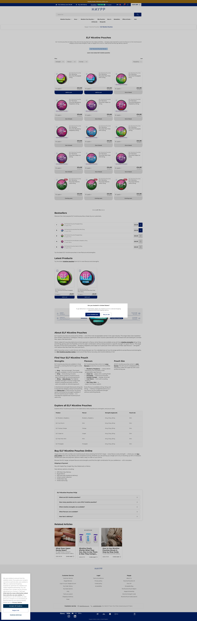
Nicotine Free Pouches (87, 19)
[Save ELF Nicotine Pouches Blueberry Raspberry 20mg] (116, 100)
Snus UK (129, 583)
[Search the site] (137, 14)
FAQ (68, 591)
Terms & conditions (98, 578)
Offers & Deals (126, 19)
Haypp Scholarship (129, 591)
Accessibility (98, 586)
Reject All (15, 610)
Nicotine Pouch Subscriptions (129, 596)
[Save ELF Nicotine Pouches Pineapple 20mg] (116, 127)
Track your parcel (68, 594)
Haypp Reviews (68, 581)
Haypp (129, 575)
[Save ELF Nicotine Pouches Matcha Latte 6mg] (57, 180)
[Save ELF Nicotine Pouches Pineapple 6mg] (116, 74)
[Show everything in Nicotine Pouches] (71, 19)
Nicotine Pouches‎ (94, 27)
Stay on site (106, 314)
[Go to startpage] (98, 9)
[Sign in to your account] (124, 4)
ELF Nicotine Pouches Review (98, 49)
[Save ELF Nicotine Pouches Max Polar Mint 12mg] (87, 74)
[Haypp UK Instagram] (68, 616)
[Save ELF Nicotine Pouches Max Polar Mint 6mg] (87, 153)
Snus (75, 19)
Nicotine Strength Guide (129, 594)
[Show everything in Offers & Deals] (131, 19)
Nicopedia (103, 22)
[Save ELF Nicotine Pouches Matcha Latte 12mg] (87, 180)
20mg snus (60, 390)
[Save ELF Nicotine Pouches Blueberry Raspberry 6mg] (57, 127)
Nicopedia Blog (129, 586)
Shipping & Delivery (68, 596)
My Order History (68, 586)
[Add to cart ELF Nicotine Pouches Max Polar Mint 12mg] (141, 230)
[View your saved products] (127, 4)
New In (109, 19)
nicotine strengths (127, 342)
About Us (129, 578)
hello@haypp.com (84, 606)
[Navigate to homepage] (98, 567)
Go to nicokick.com (92, 314)
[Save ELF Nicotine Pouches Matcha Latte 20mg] (116, 180)
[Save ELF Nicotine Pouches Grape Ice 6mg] (116, 153)
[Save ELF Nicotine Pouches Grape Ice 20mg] (57, 153)
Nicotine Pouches (65, 19)
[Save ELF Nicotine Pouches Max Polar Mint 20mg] (87, 127)
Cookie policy (98, 583)
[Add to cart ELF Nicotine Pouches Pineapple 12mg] (141, 225)
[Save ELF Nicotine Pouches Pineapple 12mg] (57, 74)
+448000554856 (97, 606)
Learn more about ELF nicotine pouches (98, 53)
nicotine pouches (68, 261)
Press (67, 599)
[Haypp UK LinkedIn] (75, 616)
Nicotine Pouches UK (129, 581)
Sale (135, 19)
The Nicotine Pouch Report (129, 588)
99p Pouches (101, 19)
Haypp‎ (86, 27)
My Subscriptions (68, 588)
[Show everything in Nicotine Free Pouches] (94, 19)
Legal (98, 575)
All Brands (94, 22)
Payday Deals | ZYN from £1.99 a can (98, 1)
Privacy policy (98, 581)
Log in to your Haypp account (68, 583)
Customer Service (68, 575)
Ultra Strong (66, 379)
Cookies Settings (16, 615)
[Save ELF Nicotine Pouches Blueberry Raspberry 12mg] (57, 100)
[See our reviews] (101, 4)
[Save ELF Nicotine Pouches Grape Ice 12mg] (87, 100)
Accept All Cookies (15, 606)
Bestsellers (117, 19)
